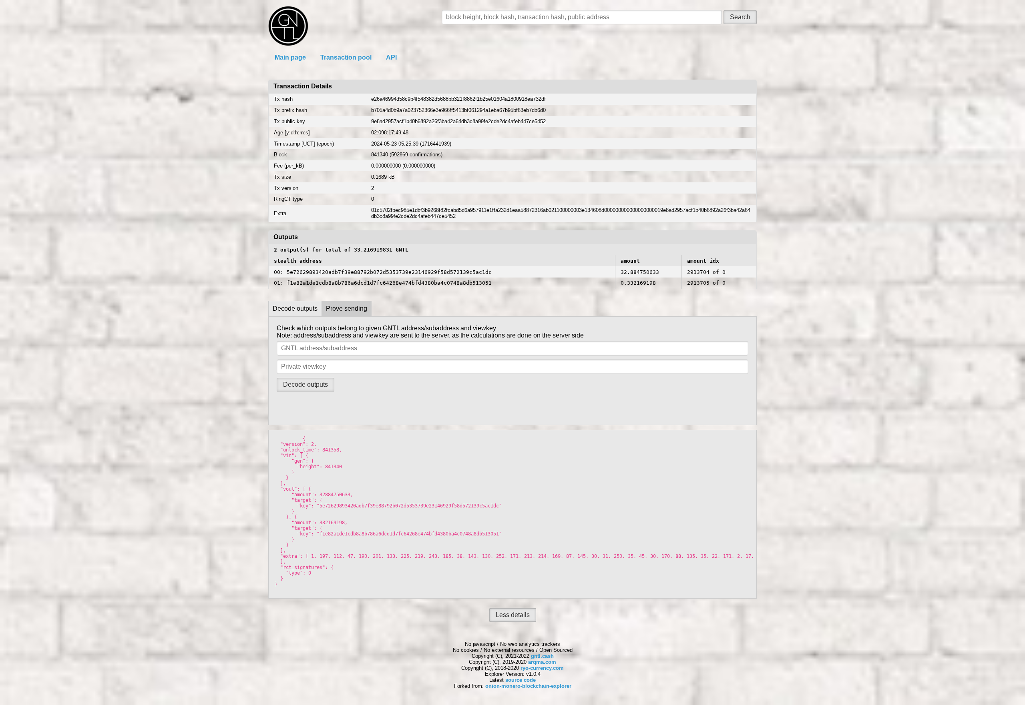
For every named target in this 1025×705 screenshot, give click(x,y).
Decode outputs (295, 308)
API (391, 57)
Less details (513, 614)
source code (520, 680)
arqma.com (542, 662)
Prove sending (346, 308)
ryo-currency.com (542, 668)
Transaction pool (346, 57)
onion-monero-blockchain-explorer (528, 686)
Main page (290, 57)
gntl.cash (542, 656)
